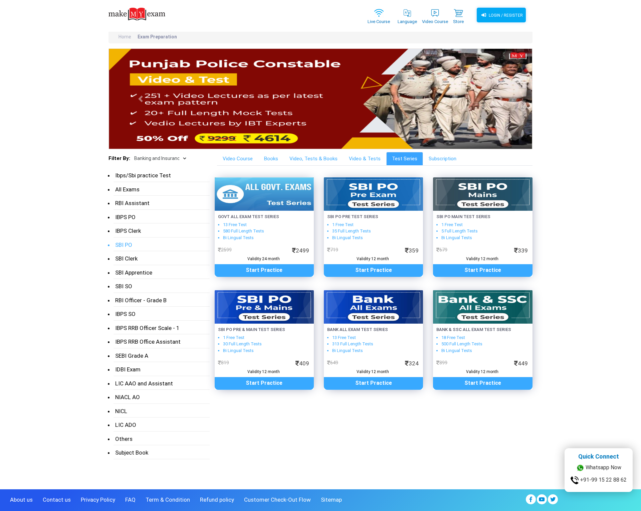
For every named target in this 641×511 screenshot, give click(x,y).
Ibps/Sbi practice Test (143, 175)
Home (125, 36)
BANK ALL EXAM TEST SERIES (357, 329)
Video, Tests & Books (313, 159)
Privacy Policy (98, 499)
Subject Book (131, 452)
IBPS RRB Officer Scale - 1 (147, 328)
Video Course (238, 159)
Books (271, 159)
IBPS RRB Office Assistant (148, 341)
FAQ (130, 499)
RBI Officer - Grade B (141, 300)
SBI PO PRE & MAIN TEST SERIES (251, 329)
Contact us (57, 499)
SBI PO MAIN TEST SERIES (463, 216)
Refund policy (217, 499)
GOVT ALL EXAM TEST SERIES (248, 216)
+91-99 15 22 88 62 (603, 480)
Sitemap (331, 499)
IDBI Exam (128, 369)
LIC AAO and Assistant (144, 383)
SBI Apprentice (133, 272)
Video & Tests (365, 159)
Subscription (442, 159)
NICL (121, 411)
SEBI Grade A (131, 355)
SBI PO (123, 244)
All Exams (127, 189)
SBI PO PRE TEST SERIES (352, 216)
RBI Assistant (132, 203)
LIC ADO (125, 424)
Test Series (404, 159)
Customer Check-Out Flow (277, 499)
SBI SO (123, 286)
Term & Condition (168, 499)
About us (21, 499)
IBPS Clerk (128, 230)
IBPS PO (125, 217)
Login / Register (505, 15)
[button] (140, 99)
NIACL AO (127, 397)
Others (124, 439)
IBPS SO (125, 314)
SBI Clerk (126, 258)
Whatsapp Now (602, 467)
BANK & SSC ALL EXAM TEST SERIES (473, 329)
